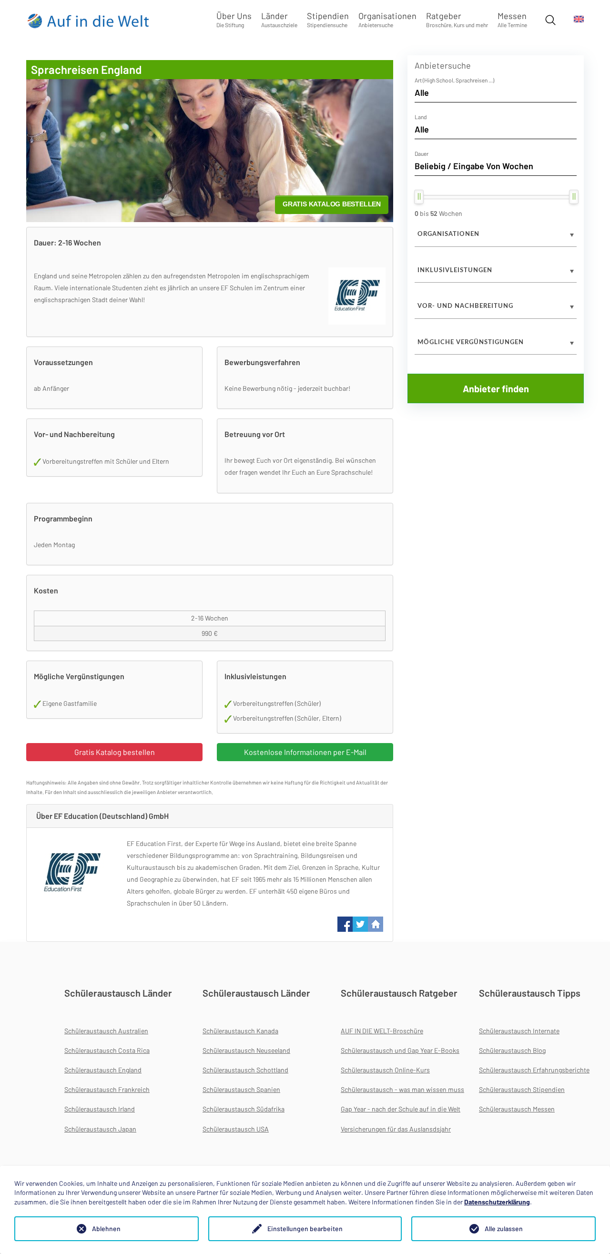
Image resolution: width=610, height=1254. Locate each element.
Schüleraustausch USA (236, 1129)
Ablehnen (106, 1228)
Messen (512, 19)
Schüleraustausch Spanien (241, 1089)
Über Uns (234, 19)
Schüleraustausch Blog (512, 1050)
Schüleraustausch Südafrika (244, 1109)
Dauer (421, 153)
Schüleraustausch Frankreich (107, 1089)
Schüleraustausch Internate (519, 1031)
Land (421, 116)
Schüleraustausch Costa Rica (107, 1050)
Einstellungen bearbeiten (305, 1228)
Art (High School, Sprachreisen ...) (454, 80)
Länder (279, 19)
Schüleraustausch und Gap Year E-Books (400, 1050)
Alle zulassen (504, 1228)
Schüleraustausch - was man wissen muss (402, 1089)
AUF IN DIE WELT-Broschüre (382, 1031)
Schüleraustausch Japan (100, 1129)
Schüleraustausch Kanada (240, 1031)
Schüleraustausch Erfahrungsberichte (534, 1070)
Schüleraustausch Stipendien (522, 1089)
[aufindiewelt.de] (88, 20)
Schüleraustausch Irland (99, 1109)
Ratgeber (457, 19)
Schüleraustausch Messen (517, 1109)
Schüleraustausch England (103, 1070)
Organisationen (387, 19)
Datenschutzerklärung (497, 1202)
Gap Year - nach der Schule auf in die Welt (400, 1109)
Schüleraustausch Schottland (245, 1070)
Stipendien (328, 19)
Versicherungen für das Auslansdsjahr (396, 1129)
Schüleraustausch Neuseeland (246, 1050)
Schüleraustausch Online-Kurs (385, 1070)
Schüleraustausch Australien (106, 1031)
